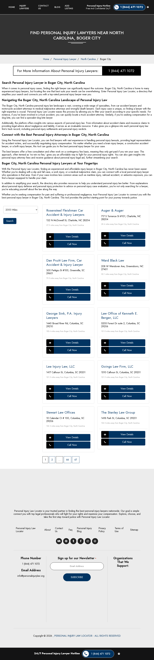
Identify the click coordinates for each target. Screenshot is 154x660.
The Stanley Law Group (118, 412)
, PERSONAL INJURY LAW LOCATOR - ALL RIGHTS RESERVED (87, 636)
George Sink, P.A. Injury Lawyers (64, 315)
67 (75, 459)
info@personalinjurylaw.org (30, 576)
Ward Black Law (112, 260)
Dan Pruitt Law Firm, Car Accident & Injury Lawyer (64, 262)
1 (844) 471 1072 (121, 70)
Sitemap (134, 529)
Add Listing (69, 7)
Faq (70, 529)
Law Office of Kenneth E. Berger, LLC (119, 315)
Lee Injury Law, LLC (60, 366)
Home (12, 7)
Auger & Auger (112, 210)
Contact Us (43, 7)
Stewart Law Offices (60, 412)
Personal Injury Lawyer (65, 59)
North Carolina (88, 59)
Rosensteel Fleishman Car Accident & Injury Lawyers (65, 212)
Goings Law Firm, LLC (117, 366)
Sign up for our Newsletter (77, 558)
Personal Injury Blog (84, 530)
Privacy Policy (102, 530)
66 (67, 459)
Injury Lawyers (24, 7)
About (47, 529)
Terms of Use (119, 530)
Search (9, 221)
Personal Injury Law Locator (25, 530)
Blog (57, 7)
